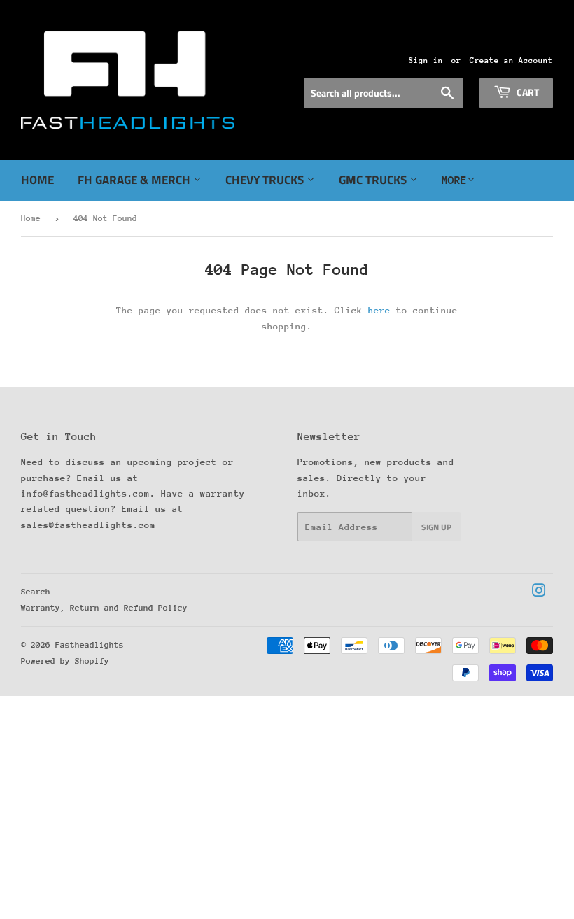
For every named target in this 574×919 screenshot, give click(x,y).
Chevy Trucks (266, 180)
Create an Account (511, 60)
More (454, 180)
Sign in (426, 60)
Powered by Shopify (65, 661)
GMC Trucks (374, 180)
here (379, 310)
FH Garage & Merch (135, 180)
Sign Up (436, 527)
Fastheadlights (89, 645)
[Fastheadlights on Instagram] (539, 592)
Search (35, 592)
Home (37, 180)
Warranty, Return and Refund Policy (104, 608)
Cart (526, 92)
